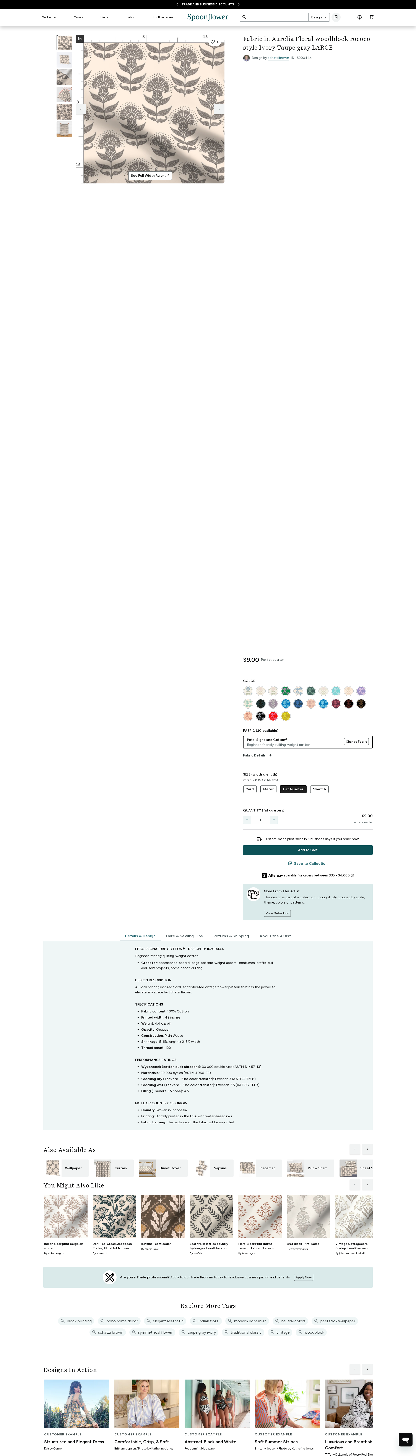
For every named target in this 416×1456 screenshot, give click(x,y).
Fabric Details (258, 755)
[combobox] (319, 17)
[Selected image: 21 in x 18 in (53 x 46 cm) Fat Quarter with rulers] (64, 42)
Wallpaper (49, 17)
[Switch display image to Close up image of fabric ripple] (64, 112)
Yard (250, 789)
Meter (268, 789)
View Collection (277, 913)
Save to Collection (308, 863)
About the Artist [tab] (275, 936)
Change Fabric (356, 741)
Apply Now (304, 1277)
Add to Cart (308, 850)
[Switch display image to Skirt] (64, 94)
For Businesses (163, 17)
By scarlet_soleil (150, 1248)
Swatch (319, 789)
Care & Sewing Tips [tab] (184, 936)
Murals (78, 17)
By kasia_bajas (246, 1253)
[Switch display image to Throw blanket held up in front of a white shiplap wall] (64, 129)
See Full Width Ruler (150, 175)
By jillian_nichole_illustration (351, 1253)
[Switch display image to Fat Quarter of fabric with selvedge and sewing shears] (64, 60)
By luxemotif (100, 1253)
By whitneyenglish (297, 1248)
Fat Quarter (293, 789)
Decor (105, 17)
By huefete (196, 1253)
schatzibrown (278, 58)
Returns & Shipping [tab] (231, 936)
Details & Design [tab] (140, 936)
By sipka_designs (53, 1253)
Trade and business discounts (208, 4)
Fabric (131, 17)
